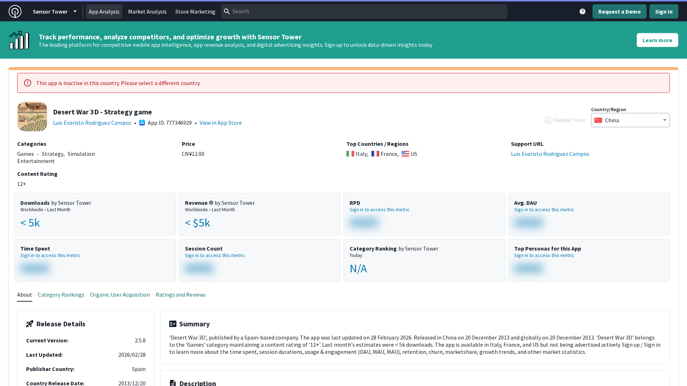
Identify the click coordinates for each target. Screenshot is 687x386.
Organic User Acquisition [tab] (120, 294)
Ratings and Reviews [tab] (181, 294)
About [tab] (24, 294)
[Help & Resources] (582, 11)
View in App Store (221, 122)
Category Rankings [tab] (61, 294)
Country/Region (608, 109)
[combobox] (364, 11)
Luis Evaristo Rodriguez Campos (92, 122)
